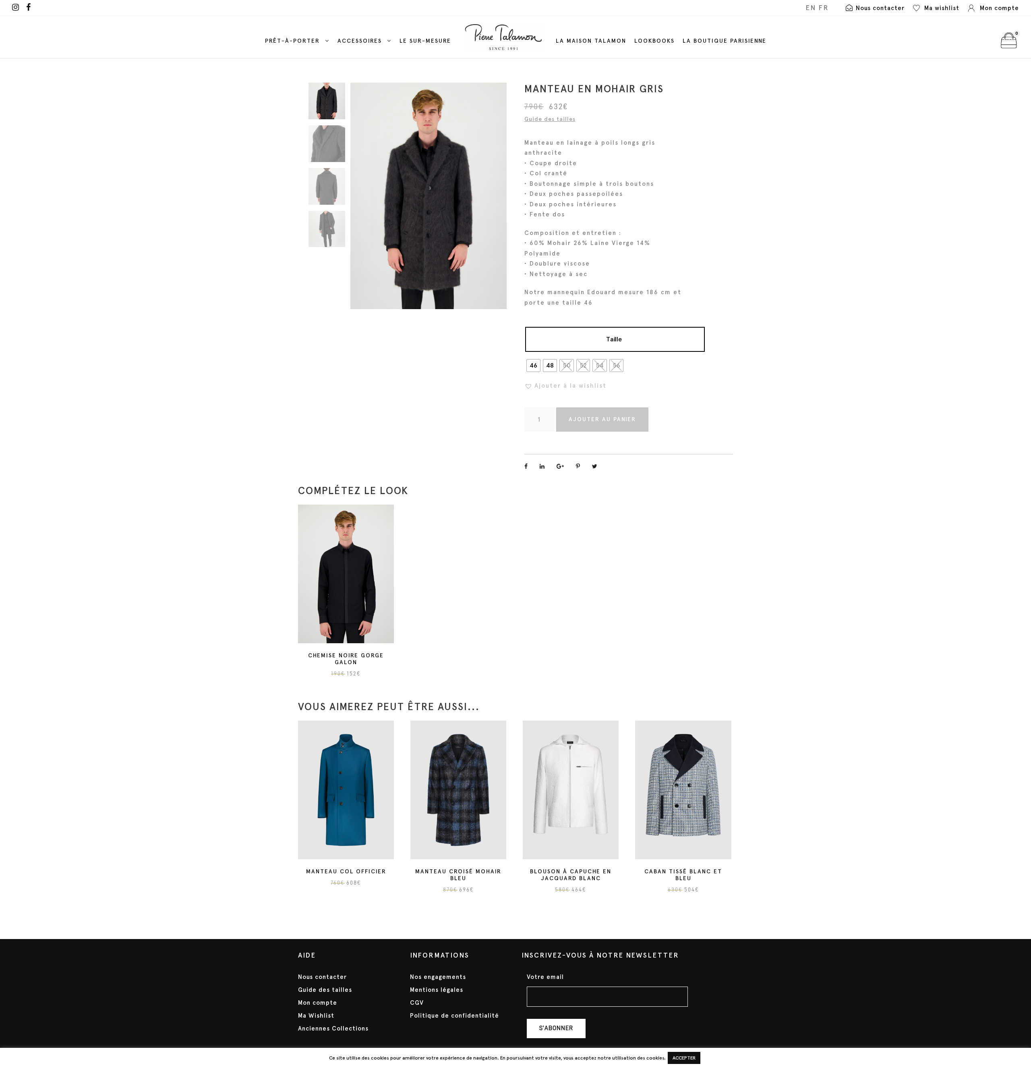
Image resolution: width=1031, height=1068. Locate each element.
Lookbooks (654, 40)
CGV (417, 1002)
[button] (565, 385)
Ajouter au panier (602, 419)
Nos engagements (438, 977)
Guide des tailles (550, 119)
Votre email (545, 977)
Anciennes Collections (333, 1028)
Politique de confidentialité (454, 1015)
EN (810, 8)
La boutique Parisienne (724, 40)
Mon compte (317, 1002)
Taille (614, 339)
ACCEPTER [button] (684, 1058)
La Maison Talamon (591, 40)
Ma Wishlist (316, 1015)
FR (823, 8)
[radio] (533, 365)
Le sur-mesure (425, 40)
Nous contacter (322, 977)
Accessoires (359, 40)
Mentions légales (436, 989)
